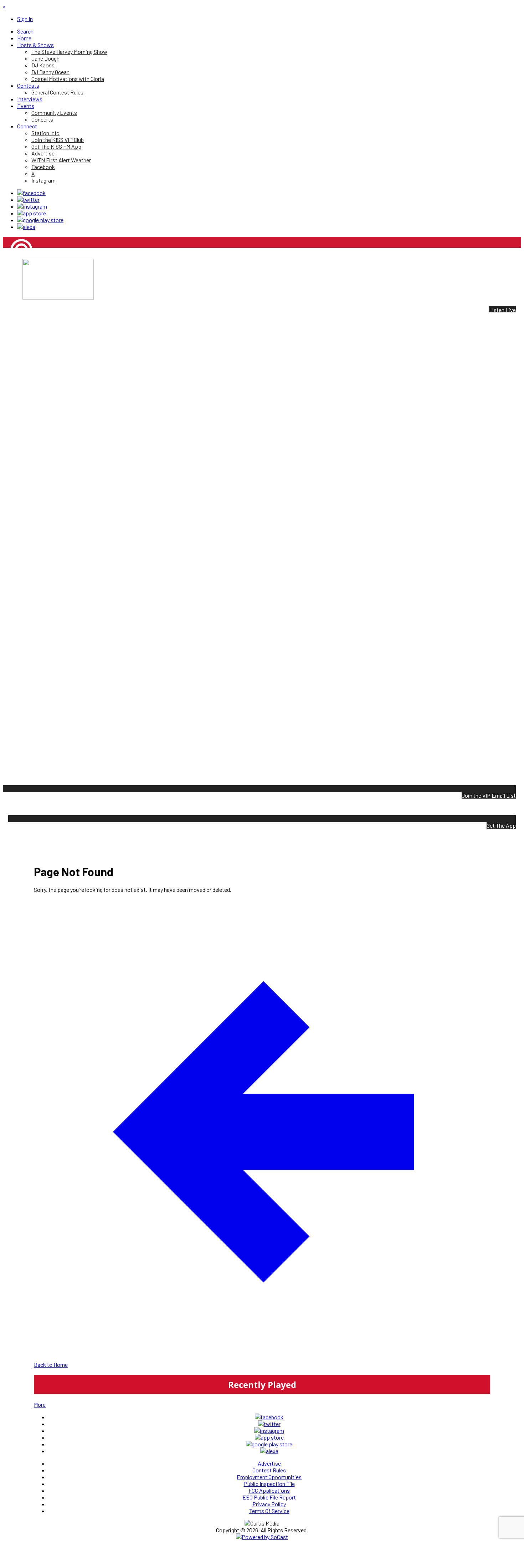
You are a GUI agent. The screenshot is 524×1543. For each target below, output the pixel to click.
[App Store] (31, 213)
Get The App (501, 825)
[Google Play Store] (40, 219)
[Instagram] (32, 206)
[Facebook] (31, 192)
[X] (28, 199)
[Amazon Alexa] (26, 226)
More (40, 1404)
